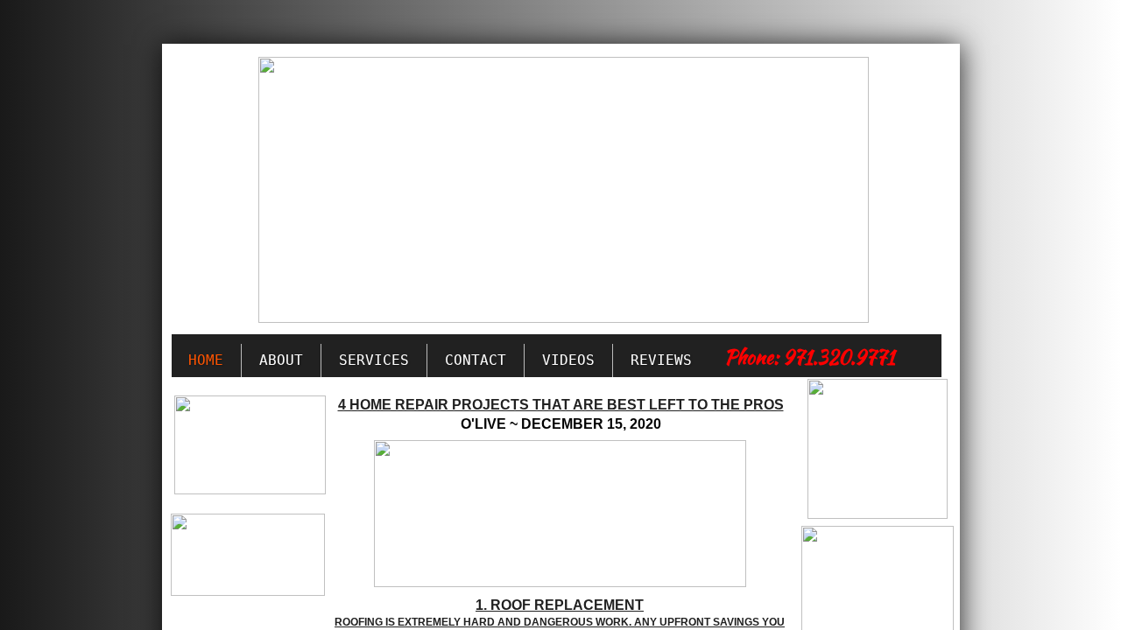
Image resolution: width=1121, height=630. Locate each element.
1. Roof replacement (560, 605)
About (281, 360)
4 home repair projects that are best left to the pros (561, 404)
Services (374, 360)
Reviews (661, 360)
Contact (475, 360)
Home (205, 360)
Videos (568, 360)
